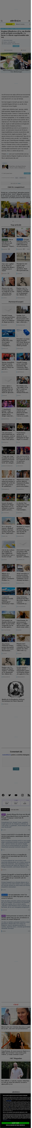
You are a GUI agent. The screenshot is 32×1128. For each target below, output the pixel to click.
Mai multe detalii (8, 1100)
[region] (15, 1110)
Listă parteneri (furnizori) (6, 1120)
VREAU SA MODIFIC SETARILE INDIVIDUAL (15, 1125)
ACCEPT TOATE (15, 1123)
